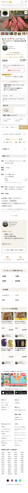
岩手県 (15, 452)
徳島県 (22, 468)
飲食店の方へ (4, 409)
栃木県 (2, 456)
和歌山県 (10, 466)
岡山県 (2, 468)
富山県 (22, 458)
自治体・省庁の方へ (19, 419)
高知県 (15, 470)
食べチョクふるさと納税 (20, 426)
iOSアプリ (17, 443)
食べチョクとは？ (5, 402)
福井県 (9, 460)
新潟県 (15, 458)
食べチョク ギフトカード (20, 438)
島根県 (22, 466)
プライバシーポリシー (6, 435)
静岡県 (9, 462)
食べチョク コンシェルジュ (20, 432)
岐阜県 (2, 462)
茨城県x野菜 (13, 200)
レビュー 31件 (14, 57)
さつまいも (12, 186)
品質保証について (5, 407)
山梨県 (15, 460)
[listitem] (7, 276)
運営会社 (3, 426)
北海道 (2, 452)
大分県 (22, 471)
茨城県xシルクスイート (19, 203)
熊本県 (15, 471)
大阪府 (15, 464)
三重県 (22, 462)
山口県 (15, 468)
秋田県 (2, 454)
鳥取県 (15, 466)
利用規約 (3, 433)
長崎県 (9, 471)
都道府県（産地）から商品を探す (9, 449)
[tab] (4, 127)
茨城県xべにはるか (7, 206)
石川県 (2, 460)
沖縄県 (15, 473)
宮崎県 (2, 473)
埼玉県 (15, 456)
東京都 (2, 458)
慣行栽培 (5, 198)
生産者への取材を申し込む (20, 410)
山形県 (9, 454)
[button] (14, 138)
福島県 (15, 454)
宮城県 (22, 452)
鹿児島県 (10, 473)
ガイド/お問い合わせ (5, 429)
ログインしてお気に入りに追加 (15, 76)
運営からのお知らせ (5, 431)
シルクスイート (20, 186)
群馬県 (9, 456)
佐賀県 (2, 471)
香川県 (2, 470)
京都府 (9, 464)
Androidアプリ (18, 445)
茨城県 (7, 193)
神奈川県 (10, 458)
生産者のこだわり (7, 231)
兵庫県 (22, 464)
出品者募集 (17, 402)
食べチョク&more (18, 440)
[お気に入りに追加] (25, 12)
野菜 (6, 186)
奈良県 (2, 466)
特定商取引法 (4, 438)
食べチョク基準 (4, 405)
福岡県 (22, 470)
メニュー (25, 2)
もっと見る (15, 215)
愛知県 (15, 462)
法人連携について (18, 417)
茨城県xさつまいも (7, 203)
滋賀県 (2, 464)
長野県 (22, 460)
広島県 (9, 468)
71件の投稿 (20, 57)
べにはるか (19, 189)
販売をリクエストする (14, 70)
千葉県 (22, 456)
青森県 (9, 452)
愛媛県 (9, 470)
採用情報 (3, 445)
